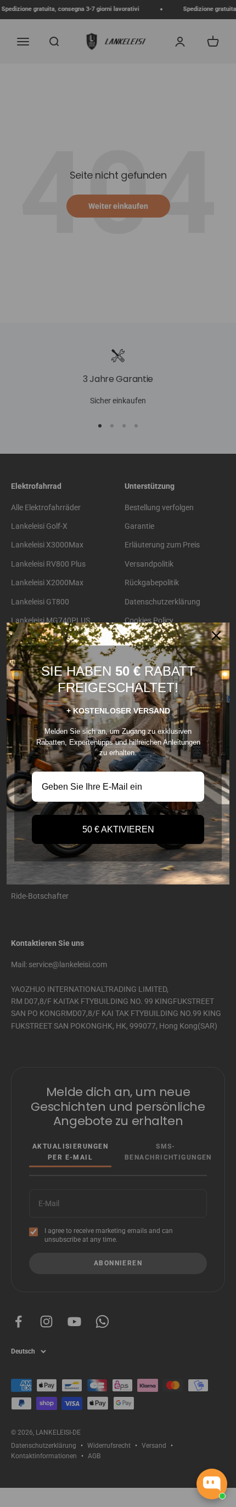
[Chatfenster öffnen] (211, 1484)
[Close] (216, 636)
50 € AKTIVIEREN (118, 829)
